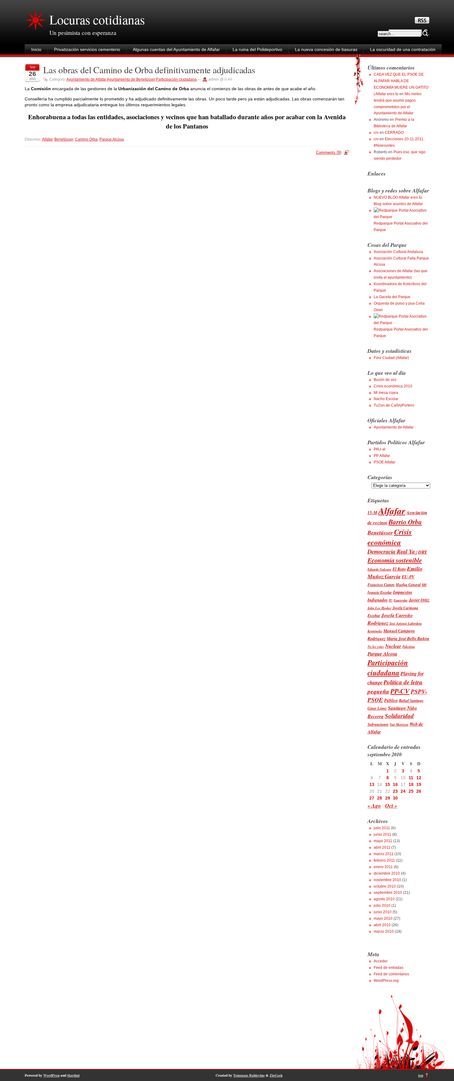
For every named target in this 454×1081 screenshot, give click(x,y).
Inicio (36, 49)
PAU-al (379, 449)
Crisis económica (390, 536)
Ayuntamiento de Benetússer (131, 79)
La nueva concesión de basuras (326, 49)
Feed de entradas (388, 967)
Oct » (391, 805)
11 (411, 777)
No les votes (376, 646)
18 (411, 784)
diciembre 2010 (387, 873)
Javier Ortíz (419, 600)
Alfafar (47, 139)
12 (418, 777)
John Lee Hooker (379, 608)
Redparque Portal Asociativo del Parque (401, 226)
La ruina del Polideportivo (257, 49)
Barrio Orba (405, 521)
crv (376, 132)
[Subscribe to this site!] (422, 21)
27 (371, 798)
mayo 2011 (383, 841)
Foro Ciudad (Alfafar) (391, 358)
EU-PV (408, 577)
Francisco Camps (381, 584)
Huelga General (408, 584)
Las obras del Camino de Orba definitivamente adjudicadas (149, 70)
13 (371, 784)
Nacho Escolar (386, 399)
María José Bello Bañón (408, 638)
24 (403, 791)
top (420, 1075)
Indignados (378, 600)
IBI (424, 584)
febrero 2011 (384, 860)
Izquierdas (401, 600)
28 (379, 798)
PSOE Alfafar (384, 462)
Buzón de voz (385, 380)
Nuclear (393, 646)
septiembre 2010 (388, 892)
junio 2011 (382, 834)
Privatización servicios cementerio (87, 49)
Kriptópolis (375, 631)
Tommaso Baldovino (249, 1075)
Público (391, 700)
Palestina (408, 646)
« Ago (374, 805)
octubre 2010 (385, 886)
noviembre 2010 (387, 880)
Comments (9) (328, 152)
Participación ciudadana (176, 79)
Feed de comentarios (391, 974)
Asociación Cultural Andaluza (398, 252)
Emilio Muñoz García (395, 572)
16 (395, 784)
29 (387, 798)
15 (387, 784)
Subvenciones (378, 724)
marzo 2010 (384, 931)
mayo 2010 (383, 918)
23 (395, 791)
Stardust (73, 1075)
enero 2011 (383, 867)
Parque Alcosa (111, 139)
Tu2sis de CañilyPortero (394, 405)
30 (395, 798)
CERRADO (394, 132)
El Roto (399, 569)
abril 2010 (382, 925)
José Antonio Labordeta (405, 623)
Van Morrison (399, 724)
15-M (372, 512)
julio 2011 (382, 828)
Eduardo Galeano (379, 569)
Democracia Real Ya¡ (392, 551)
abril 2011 (382, 847)
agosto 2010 (384, 899)
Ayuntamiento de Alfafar (86, 79)
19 (418, 784)
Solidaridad (399, 716)
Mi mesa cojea (386, 393)
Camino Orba (86, 139)
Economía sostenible (395, 560)
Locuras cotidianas (97, 19)
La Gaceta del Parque (392, 297)
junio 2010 (383, 912)
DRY (422, 552)
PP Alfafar (382, 456)
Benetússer (63, 139)
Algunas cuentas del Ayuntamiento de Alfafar (176, 49)
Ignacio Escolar (380, 592)
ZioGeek (276, 1075)
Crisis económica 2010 (393, 386)
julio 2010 (382, 905)
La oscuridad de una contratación (402, 49)
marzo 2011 (383, 854)
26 (418, 791)
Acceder (381, 961)
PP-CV (400, 691)
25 (411, 791)
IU (391, 600)
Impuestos (402, 592)
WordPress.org (386, 980)
